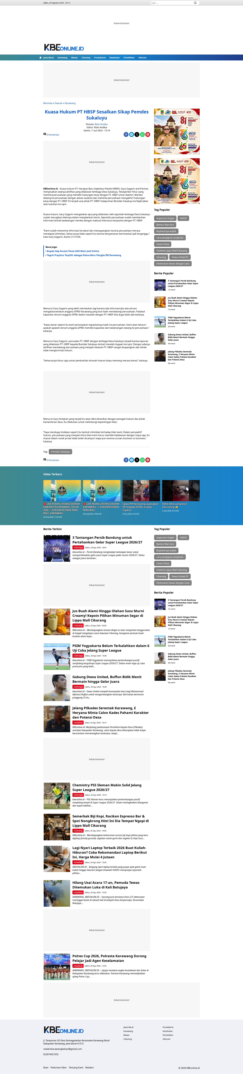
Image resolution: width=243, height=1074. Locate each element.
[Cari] (195, 3)
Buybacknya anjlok (166, 231)
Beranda (47, 103)
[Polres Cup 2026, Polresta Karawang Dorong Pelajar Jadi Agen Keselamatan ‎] (57, 967)
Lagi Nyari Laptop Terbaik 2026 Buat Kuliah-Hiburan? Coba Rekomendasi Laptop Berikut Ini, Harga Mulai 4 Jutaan (109, 852)
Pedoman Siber (58, 1067)
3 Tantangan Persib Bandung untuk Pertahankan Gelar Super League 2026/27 (183, 283)
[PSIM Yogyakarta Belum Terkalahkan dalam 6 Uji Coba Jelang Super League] (160, 321)
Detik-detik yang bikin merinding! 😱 (174, 505)
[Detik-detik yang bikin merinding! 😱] (181, 490)
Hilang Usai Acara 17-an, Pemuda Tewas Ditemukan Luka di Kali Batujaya (106, 884)
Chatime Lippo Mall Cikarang (171, 250)
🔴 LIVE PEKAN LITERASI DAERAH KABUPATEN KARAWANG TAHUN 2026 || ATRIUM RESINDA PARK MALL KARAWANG (61, 508)
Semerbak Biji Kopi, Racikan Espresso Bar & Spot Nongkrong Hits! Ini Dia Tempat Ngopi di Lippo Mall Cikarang (110, 821)
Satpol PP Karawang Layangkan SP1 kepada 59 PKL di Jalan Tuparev (140, 507)
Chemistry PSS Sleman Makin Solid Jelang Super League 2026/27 (106, 787)
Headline (78, 722)
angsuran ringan (165, 218)
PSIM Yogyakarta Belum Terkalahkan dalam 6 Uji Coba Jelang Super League (182, 320)
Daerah (58, 103)
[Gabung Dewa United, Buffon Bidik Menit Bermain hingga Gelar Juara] (160, 338)
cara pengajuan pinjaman (170, 237)
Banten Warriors (165, 224)
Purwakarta (100, 57)
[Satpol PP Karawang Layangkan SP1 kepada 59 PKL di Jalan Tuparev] (141, 490)
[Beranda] (40, 57)
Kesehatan (115, 57)
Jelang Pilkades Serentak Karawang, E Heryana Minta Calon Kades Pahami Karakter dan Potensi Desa (182, 355)
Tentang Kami (76, 1067)
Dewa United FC (180, 257)
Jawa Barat (48, 57)
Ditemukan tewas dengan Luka (172, 263)
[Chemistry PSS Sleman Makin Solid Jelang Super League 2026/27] (57, 796)
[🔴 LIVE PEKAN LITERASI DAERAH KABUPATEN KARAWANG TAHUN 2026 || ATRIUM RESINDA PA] (62, 490)
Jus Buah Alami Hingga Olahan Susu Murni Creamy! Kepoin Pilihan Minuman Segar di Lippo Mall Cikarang (183, 301)
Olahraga (78, 547)
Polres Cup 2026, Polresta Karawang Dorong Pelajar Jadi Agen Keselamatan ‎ (109, 958)
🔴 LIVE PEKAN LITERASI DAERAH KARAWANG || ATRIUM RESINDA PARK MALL (101, 507)
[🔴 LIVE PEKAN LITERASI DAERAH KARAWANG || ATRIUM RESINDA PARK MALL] (102, 490)
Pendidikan (129, 57)
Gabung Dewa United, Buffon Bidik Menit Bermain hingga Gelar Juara (182, 337)
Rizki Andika (101, 124)
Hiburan (142, 57)
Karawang (62, 57)
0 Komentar (52, 134)
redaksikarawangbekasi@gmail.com (62, 1048)
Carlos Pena (162, 244)
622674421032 (50, 1054)
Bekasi (74, 57)
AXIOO (183, 218)
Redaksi (89, 1067)
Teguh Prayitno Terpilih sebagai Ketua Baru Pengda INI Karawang (84, 255)
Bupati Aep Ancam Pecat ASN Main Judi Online (73, 251)
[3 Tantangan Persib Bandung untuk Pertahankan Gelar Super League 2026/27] (160, 285)
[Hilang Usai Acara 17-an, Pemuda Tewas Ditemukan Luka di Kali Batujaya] (57, 893)
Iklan (46, 1067)
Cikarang (86, 57)
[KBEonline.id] (64, 47)
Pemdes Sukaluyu (60, 451)
